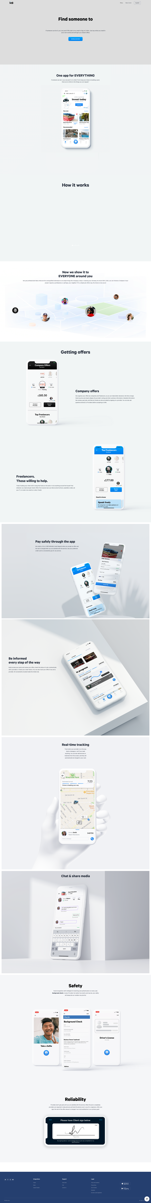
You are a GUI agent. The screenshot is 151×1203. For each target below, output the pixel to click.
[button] (121, 2)
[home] (12, 3)
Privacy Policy (93, 1185)
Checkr (34, 1182)
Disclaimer (93, 1190)
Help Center (128, 2)
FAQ (63, 1185)
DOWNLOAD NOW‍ (75, 39)
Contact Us (64, 1187)
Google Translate (36, 1187)
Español (137, 2)
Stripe (34, 1185)
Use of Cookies (94, 1187)
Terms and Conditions (95, 1182)
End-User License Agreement (96, 1192)
